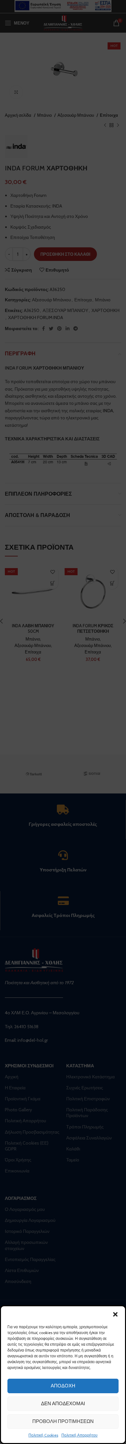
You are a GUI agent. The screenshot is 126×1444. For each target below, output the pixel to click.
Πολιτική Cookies (43, 1435)
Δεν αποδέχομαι (63, 1403)
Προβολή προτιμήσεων (63, 1421)
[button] (115, 1314)
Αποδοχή (63, 1386)
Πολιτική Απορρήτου (79, 1435)
